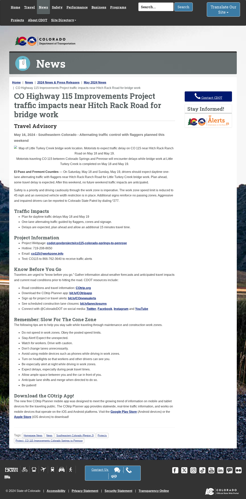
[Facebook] (175, 470)
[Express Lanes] (11, 469)
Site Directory (62, 20)
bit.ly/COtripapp (80, 293)
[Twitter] (184, 470)
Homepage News (33, 435)
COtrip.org (83, 288)
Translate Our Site (223, 9)
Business (98, 7)
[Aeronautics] (43, 469)
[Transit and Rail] (34, 469)
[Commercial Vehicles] (7, 477)
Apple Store (22, 417)
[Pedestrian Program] (71, 469)
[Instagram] (193, 470)
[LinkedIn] (220, 470)
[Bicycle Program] (25, 469)
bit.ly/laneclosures (93, 303)
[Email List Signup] (229, 470)
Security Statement (118, 490)
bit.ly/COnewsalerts (82, 298)
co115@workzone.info (47, 253)
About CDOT (37, 20)
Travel (29, 7)
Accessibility (56, 490)
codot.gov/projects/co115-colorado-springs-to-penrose (87, 243)
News (43, 7)
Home (15, 7)
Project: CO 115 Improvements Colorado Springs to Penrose (49, 440)
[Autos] (61, 469)
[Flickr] (238, 470)
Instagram (121, 308)
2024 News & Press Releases (58, 82)
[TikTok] (202, 470)
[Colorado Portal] (222, 490)
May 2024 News (95, 82)
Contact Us (100, 470)
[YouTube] (211, 470)
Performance (77, 7)
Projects (17, 20)
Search (183, 7)
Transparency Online (154, 490)
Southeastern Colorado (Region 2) (75, 435)
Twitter (91, 308)
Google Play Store (124, 411)
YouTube (141, 308)
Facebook (105, 308)
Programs (118, 7)
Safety (57, 7)
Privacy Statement (85, 490)
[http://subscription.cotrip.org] (208, 120)
